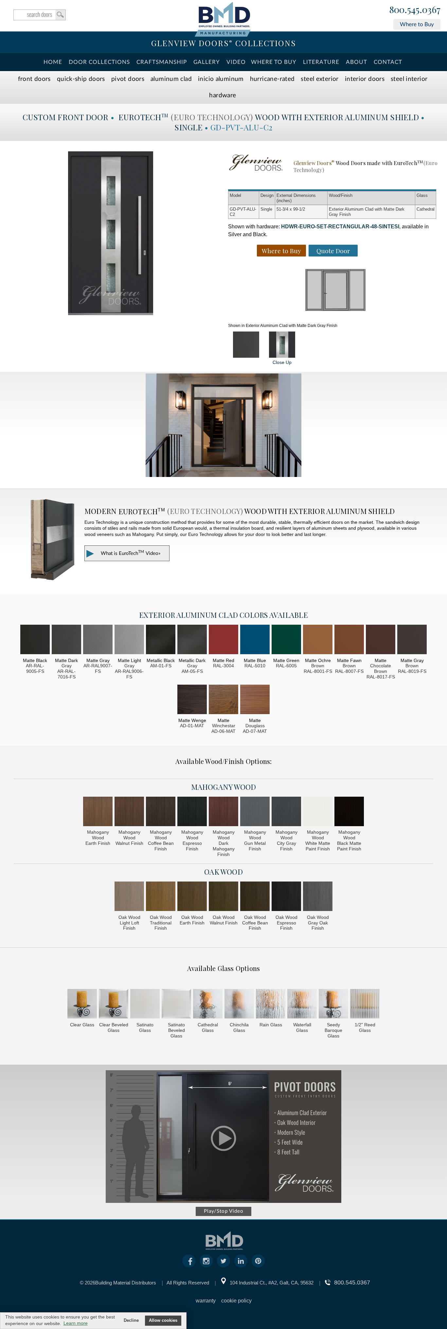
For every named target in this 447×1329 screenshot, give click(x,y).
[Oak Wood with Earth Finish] (192, 897)
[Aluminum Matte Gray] (98, 640)
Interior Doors (364, 79)
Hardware (222, 95)
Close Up (282, 362)
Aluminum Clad (171, 79)
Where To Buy (273, 62)
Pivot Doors (127, 79)
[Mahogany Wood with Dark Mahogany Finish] (223, 812)
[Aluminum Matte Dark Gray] (66, 640)
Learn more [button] (75, 1323)
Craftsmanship (161, 62)
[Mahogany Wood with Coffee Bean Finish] (160, 812)
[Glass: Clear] (82, 1004)
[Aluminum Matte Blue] (255, 640)
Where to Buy (417, 24)
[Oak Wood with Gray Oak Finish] (317, 897)
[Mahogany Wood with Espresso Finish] (192, 812)
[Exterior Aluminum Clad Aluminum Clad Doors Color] (246, 345)
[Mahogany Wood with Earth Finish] (98, 812)
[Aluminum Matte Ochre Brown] (317, 640)
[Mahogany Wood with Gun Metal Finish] (255, 812)
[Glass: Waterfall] (302, 1004)
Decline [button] (131, 1320)
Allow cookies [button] (163, 1320)
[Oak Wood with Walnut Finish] (223, 897)
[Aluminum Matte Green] (286, 640)
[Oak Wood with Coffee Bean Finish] (255, 897)
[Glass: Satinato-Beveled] (176, 1004)
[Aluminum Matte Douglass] (255, 700)
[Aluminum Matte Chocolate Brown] (380, 640)
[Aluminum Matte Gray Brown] (412, 640)
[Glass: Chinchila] (239, 1004)
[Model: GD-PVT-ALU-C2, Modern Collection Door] (110, 233)
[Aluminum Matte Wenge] (192, 700)
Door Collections (99, 62)
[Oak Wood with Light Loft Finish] (129, 897)
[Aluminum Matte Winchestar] (223, 700)
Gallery (206, 62)
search (39, 14)
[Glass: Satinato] (145, 1004)
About (356, 62)
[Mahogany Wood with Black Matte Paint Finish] (349, 812)
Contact (388, 62)
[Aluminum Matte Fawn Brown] (349, 640)
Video (236, 62)
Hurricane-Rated (272, 79)
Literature (321, 62)
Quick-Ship (81, 79)
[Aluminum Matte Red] (223, 640)
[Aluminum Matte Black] (35, 640)
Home (53, 62)
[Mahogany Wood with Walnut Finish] (129, 812)
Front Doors (34, 79)
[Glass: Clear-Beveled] (113, 1004)
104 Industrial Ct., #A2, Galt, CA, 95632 (271, 1282)
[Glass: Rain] (270, 1004)
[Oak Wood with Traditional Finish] (160, 897)
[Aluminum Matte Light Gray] (129, 640)
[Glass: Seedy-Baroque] (333, 1004)
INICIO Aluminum (221, 79)
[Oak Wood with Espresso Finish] (286, 897)
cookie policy (236, 1300)
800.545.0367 (414, 9)
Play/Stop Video (223, 1211)
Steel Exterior (319, 79)
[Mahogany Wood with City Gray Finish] (286, 812)
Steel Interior (409, 79)
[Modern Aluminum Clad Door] (223, 425)
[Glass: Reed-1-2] (365, 1004)
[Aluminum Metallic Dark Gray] (192, 640)
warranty (206, 1300)
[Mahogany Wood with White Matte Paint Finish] (317, 812)
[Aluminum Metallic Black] (160, 640)
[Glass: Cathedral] (208, 1004)
